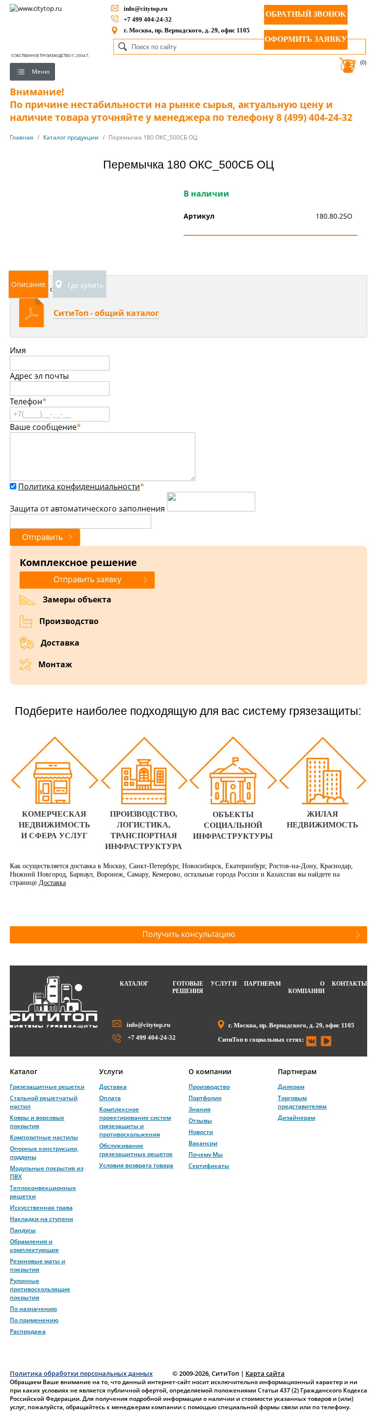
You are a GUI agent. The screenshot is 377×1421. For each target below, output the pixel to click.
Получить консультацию (188, 934)
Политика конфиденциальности (79, 486)
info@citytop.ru (145, 8)
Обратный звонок (306, 14)
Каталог (134, 983)
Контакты (349, 983)
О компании (306, 987)
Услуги (224, 983)
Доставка (52, 882)
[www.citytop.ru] (54, 1026)
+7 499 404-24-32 (148, 19)
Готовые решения (187, 987)
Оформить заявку (306, 39)
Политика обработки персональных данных (81, 1373)
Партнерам (262, 983)
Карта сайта (265, 1373)
